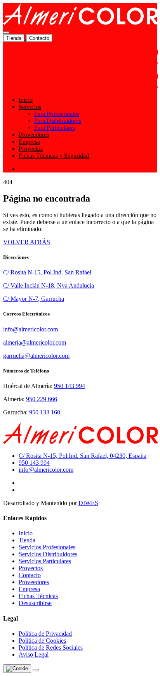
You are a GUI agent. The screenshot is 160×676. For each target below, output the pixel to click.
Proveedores (34, 134)
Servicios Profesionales (47, 547)
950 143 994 (69, 386)
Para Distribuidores (57, 120)
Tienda (13, 38)
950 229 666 (41, 399)
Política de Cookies (42, 640)
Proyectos (31, 148)
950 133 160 (44, 412)
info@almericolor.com (30, 329)
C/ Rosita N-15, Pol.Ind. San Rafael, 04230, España (82, 455)
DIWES (88, 503)
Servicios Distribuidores (48, 554)
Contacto (39, 38)
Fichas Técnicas (38, 596)
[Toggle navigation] (6, 32)
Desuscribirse (35, 603)
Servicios (30, 106)
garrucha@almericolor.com (36, 355)
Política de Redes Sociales (51, 647)
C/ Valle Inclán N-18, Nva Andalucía (48, 285)
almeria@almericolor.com (34, 342)
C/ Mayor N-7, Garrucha (33, 298)
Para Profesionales (56, 113)
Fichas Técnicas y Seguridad (54, 155)
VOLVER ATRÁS (26, 242)
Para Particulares (54, 127)
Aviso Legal (34, 654)
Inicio (26, 100)
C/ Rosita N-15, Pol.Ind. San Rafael (47, 272)
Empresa (29, 141)
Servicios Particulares (45, 561)
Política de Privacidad (45, 633)
